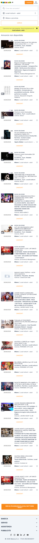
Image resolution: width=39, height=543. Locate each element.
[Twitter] (18, 535)
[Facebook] (11, 535)
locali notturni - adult (18, 30)
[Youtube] (28, 535)
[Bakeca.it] (12, 2)
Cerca (19, 23)
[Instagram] (15, 535)
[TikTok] (24, 535)
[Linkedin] (21, 535)
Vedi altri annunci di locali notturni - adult (19, 506)
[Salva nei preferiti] (37, 50)
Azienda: (19, 47)
